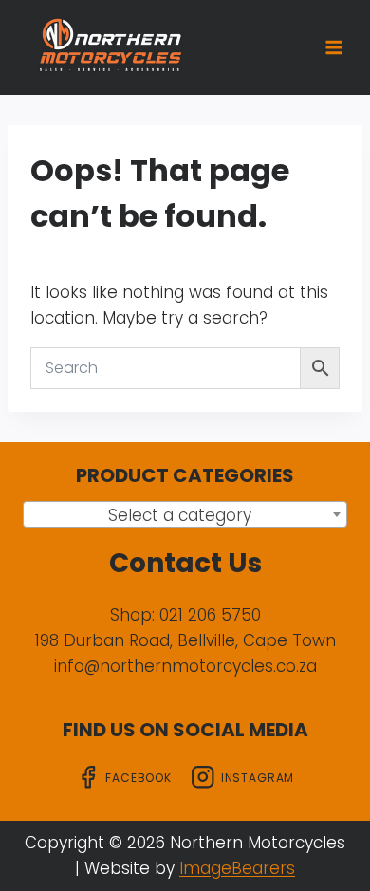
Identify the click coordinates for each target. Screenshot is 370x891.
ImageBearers (237, 868)
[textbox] (185, 515)
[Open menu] (333, 47)
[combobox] (185, 514)
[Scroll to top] (325, 812)
